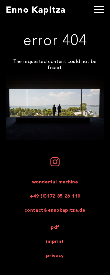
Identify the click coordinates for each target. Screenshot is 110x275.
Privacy (55, 256)
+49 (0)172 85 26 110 (55, 196)
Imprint (55, 241)
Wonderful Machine (55, 182)
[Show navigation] (99, 10)
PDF (55, 227)
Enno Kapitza (35, 10)
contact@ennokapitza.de (54, 210)
